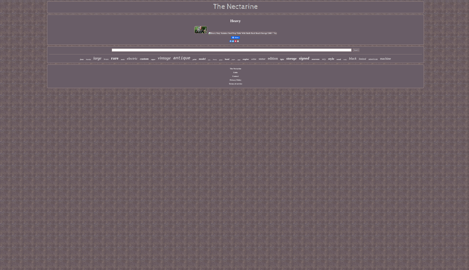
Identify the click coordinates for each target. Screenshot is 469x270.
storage (291, 58)
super (153, 59)
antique (181, 58)
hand (227, 59)
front (82, 59)
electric (132, 58)
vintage (164, 58)
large (97, 58)
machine (385, 58)
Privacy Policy (235, 80)
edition (273, 58)
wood (339, 59)
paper (233, 59)
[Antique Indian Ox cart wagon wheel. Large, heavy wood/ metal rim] (201, 33)
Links (235, 72)
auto (209, 59)
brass (106, 59)
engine (246, 59)
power (220, 59)
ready (345, 59)
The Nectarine (235, 69)
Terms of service (235, 84)
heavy (215, 59)
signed (304, 58)
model (202, 58)
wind (239, 59)
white (253, 59)
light (282, 59)
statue (262, 58)
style (331, 58)
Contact (235, 76)
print (194, 59)
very (324, 59)
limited (362, 58)
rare (114, 58)
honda (88, 59)
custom (144, 58)
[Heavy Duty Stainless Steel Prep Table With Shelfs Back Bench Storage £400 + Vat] (242, 33)
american (373, 59)
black (352, 58)
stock (122, 59)
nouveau (316, 59)
